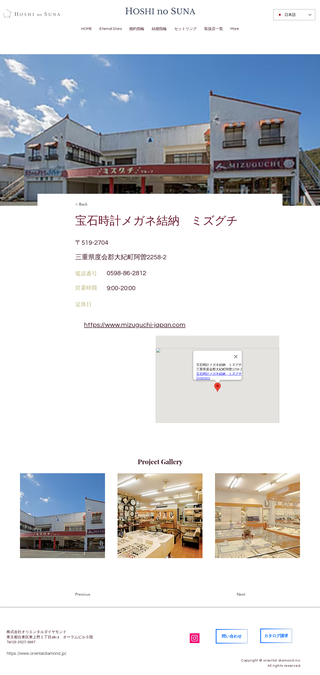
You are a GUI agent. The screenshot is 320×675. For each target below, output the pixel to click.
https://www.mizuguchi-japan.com (135, 325)
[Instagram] (195, 638)
